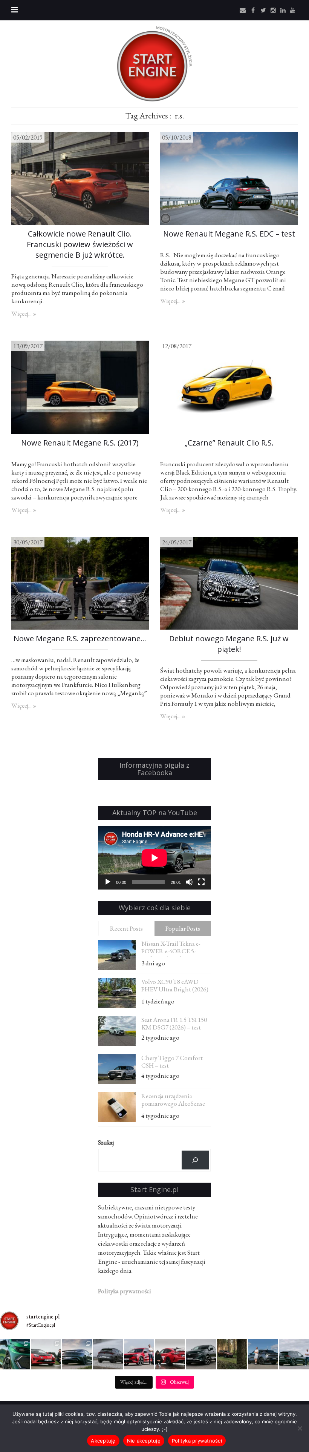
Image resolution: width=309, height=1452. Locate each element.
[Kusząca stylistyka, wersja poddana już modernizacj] (108, 1354)
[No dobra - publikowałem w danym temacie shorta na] (170, 1354)
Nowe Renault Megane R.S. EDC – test (229, 234)
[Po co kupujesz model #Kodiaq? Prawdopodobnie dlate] (139, 1354)
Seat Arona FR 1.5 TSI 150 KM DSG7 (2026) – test (174, 1023)
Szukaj (106, 1142)
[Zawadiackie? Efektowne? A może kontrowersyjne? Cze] (15, 1354)
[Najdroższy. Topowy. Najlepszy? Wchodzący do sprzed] (263, 1354)
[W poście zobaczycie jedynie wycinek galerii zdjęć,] (46, 1354)
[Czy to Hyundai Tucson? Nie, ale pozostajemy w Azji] (201, 1354)
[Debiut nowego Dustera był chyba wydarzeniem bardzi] (232, 1354)
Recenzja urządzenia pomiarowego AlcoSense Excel (173, 1100)
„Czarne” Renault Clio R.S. (229, 443)
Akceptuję (103, 1441)
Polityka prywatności (197, 1441)
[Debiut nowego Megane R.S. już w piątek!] (229, 582)
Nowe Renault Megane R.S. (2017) (80, 443)
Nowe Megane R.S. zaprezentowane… (80, 638)
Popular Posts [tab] (182, 928)
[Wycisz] (189, 882)
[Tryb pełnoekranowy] (201, 882)
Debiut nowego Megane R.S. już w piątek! (229, 643)
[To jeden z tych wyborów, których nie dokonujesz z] (77, 1354)
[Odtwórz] (108, 882)
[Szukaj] (195, 1160)
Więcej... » (24, 313)
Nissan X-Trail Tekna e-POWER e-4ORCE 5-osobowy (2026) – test (170, 948)
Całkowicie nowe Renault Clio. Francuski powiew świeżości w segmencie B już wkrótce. (80, 244)
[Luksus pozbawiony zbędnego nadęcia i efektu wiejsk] (294, 1354)
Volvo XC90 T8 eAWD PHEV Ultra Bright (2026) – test (174, 986)
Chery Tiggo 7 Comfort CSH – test (172, 1061)
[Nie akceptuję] (299, 1428)
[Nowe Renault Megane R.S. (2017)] (80, 386)
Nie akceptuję (144, 1441)
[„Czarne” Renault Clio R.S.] (229, 386)
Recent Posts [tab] (126, 928)
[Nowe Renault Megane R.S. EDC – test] (229, 178)
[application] (154, 858)
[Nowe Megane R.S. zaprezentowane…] (80, 582)
